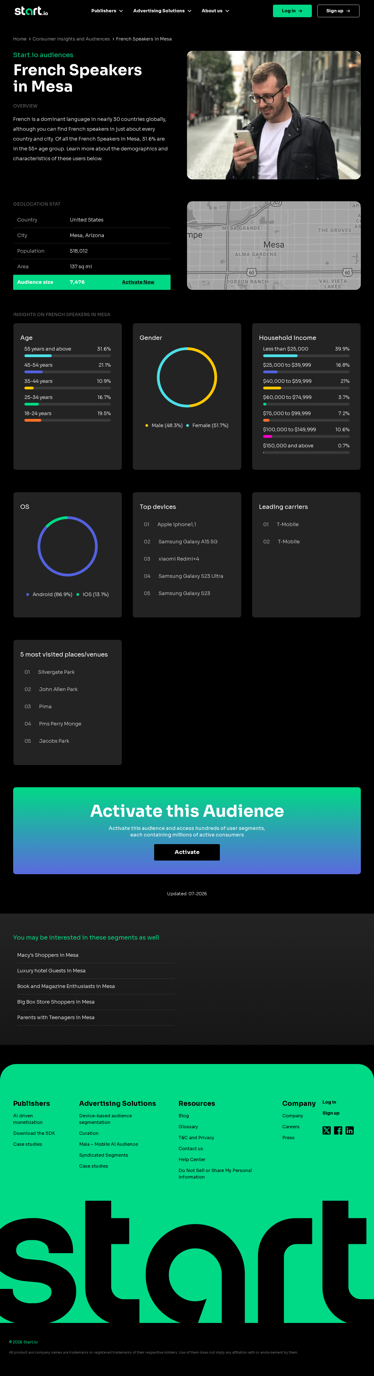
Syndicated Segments (103, 1155)
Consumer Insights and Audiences (71, 39)
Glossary (188, 1127)
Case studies (27, 1144)
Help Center (192, 1159)
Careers (291, 1127)
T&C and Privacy (196, 1138)
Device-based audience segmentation (105, 1119)
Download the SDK (34, 1133)
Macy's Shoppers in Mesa (48, 955)
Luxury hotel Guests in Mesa (51, 971)
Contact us (191, 1148)
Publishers (103, 11)
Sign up (334, 11)
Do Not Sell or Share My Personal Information (215, 1174)
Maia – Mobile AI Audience (108, 1144)
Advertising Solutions (159, 11)
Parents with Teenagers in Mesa (56, 1017)
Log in (289, 11)
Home (20, 39)
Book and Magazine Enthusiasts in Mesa (66, 986)
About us (212, 11)
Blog (184, 1116)
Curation (89, 1133)
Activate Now (138, 282)
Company (292, 1116)
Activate (187, 852)
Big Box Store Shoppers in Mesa (56, 1002)
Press (288, 1138)
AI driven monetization (28, 1119)
